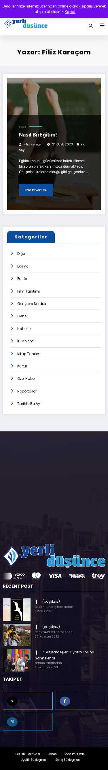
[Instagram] (28, 722)
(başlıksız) (51, 601)
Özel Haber (26, 378)
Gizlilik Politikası (28, 754)
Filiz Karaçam (33, 144)
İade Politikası (75, 754)
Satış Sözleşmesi (68, 760)
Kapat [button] (70, 11)
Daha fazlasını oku (36, 189)
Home (52, 754)
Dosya (23, 266)
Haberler (24, 328)
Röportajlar (27, 391)
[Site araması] (90, 25)
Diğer (22, 127)
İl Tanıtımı (25, 341)
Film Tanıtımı (28, 291)
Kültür (22, 366)
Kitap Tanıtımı (29, 353)
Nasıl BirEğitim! (38, 135)
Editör (22, 278)
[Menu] (102, 25)
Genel (22, 316)
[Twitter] (28, 701)
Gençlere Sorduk (31, 303)
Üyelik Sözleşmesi (34, 760)
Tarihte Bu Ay (28, 403)
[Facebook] (80, 701)
